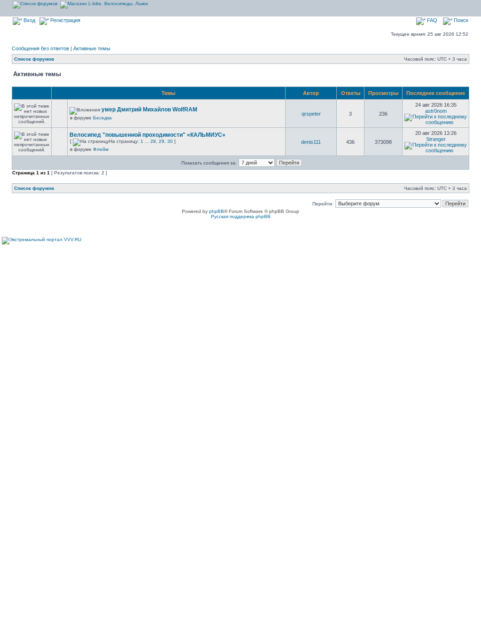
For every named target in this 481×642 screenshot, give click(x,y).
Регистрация (64, 20)
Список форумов (34, 59)
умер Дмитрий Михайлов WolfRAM (149, 109)
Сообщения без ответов (40, 48)
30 (170, 141)
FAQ (431, 20)
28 (153, 141)
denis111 (311, 142)
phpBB (216, 211)
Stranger (436, 139)
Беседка (102, 117)
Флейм (101, 149)
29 (161, 141)
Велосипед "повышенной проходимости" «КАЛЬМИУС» (147, 135)
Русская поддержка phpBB (241, 216)
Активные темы (91, 48)
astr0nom (436, 111)
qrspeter (311, 114)
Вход (28, 20)
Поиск (460, 20)
